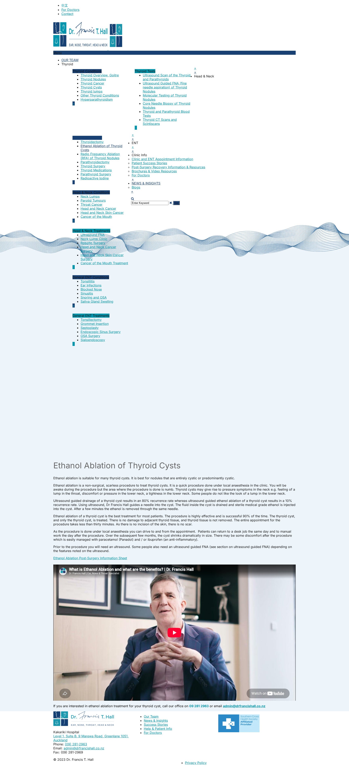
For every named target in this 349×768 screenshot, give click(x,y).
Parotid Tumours (93, 200)
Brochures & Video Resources (154, 171)
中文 (64, 5)
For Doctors (70, 10)
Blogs (136, 187)
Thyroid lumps (91, 91)
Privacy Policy (196, 763)
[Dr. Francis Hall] (108, 49)
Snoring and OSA (94, 297)
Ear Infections (91, 285)
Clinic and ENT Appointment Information (162, 159)
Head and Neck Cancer (98, 208)
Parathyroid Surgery (96, 174)
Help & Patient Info (158, 729)
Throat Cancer (91, 204)
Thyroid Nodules (93, 79)
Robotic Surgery (93, 243)
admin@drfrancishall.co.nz (84, 748)
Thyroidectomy (92, 142)
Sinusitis (87, 293)
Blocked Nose (91, 289)
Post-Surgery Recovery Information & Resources (168, 167)
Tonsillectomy (91, 320)
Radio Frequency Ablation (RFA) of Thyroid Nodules (100, 156)
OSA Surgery (90, 336)
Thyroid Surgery (93, 166)
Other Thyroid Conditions (100, 95)
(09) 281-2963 (76, 744)
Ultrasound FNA (93, 235)
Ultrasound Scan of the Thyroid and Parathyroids (166, 77)
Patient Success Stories (149, 163)
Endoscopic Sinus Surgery (101, 332)
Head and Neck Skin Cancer (102, 213)
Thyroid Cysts (91, 87)
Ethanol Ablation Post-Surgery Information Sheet (90, 558)
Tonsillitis (88, 281)
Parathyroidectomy (95, 162)
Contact (67, 14)
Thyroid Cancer (92, 83)
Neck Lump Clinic (94, 239)
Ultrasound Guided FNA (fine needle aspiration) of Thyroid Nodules (165, 87)
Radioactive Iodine (95, 178)
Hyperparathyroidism (97, 99)
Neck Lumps (90, 196)
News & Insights (146, 183)
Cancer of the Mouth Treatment (104, 263)
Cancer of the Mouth (96, 217)
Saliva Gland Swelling (97, 301)
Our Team (69, 60)
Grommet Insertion (95, 324)
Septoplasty (90, 328)
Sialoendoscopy (93, 340)
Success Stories (156, 725)
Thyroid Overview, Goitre (100, 75)
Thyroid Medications (96, 170)
